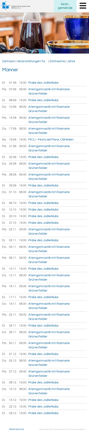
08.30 (22, 106)
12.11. (13, 275)
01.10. (13, 192)
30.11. (13, 343)
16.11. (13, 286)
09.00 (22, 89)
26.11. (13, 332)
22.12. (13, 406)
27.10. (13, 222)
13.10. (13, 209)
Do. (4, 106)
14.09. (13, 117)
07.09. (13, 89)
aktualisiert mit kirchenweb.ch (69, 429)
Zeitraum (8, 61)
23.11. (13, 314)
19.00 (22, 139)
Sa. (4, 139)
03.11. (13, 240)
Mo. (4, 89)
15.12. (13, 400)
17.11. (13, 297)
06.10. (13, 203)
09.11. (13, 257)
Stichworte (57, 61)
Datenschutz (16, 429)
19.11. (13, 303)
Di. (4, 82)
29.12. (13, 413)
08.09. (13, 100)
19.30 (22, 82)
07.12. (13, 371)
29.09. (13, 185)
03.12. (13, 360)
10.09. (13, 106)
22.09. (13, 157)
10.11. (13, 268)
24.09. (13, 163)
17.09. (13, 128)
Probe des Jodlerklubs (43, 82)
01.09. (13, 82)
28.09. (13, 174)
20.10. (13, 216)
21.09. (13, 146)
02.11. (13, 229)
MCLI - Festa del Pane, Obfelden (51, 139)
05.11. (13, 246)
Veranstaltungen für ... (32, 61)
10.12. (13, 389)
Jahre (71, 61)
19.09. (13, 139)
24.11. (13, 325)
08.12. (13, 382)
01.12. (13, 354)
